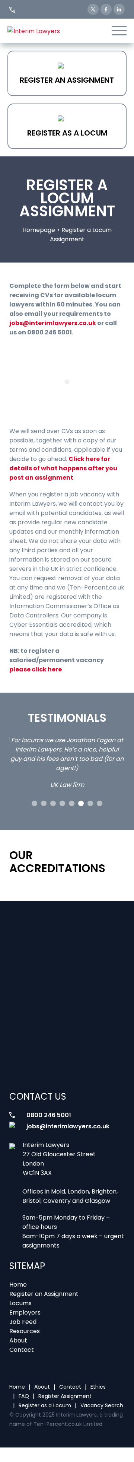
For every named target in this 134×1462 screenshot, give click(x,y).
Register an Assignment (67, 80)
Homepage (38, 230)
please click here (35, 669)
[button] (34, 803)
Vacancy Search (101, 1405)
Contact (21, 1349)
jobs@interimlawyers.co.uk (52, 323)
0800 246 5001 (48, 1115)
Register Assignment (65, 1396)
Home (18, 1284)
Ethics (98, 1387)
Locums (20, 1303)
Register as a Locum (67, 133)
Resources (24, 1331)
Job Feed (22, 1322)
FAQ (24, 1396)
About (18, 1340)
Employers (25, 1312)
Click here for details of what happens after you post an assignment (63, 468)
